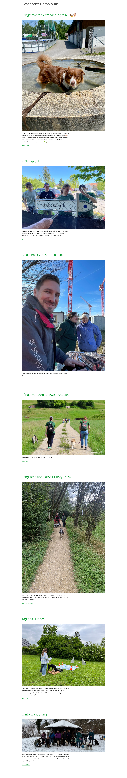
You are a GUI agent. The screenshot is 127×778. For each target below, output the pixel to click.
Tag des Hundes (33, 619)
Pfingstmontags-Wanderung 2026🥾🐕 (49, 15)
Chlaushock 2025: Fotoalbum (42, 255)
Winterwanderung (34, 714)
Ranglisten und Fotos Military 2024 (46, 477)
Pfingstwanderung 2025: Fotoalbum (47, 394)
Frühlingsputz (31, 161)
